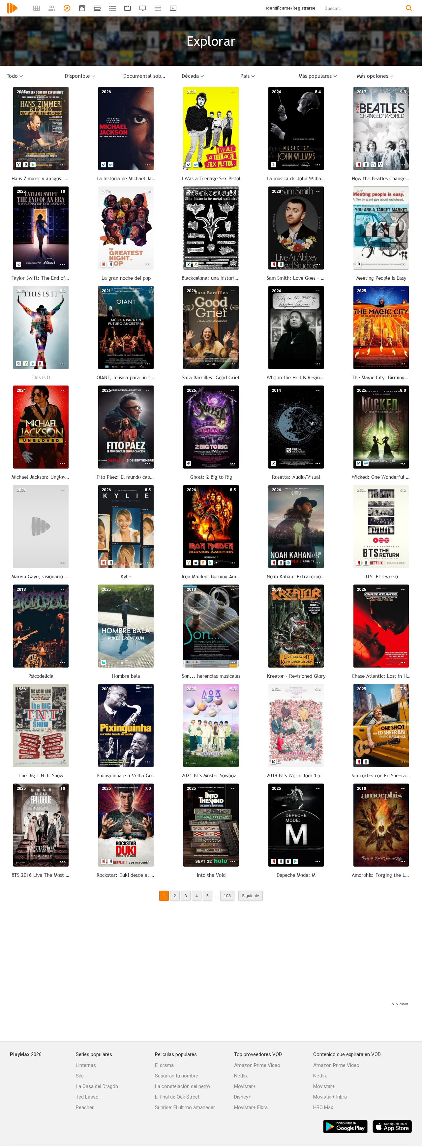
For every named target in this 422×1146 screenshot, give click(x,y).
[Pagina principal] (12, 12)
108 (227, 896)
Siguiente (250, 896)
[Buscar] (409, 8)
